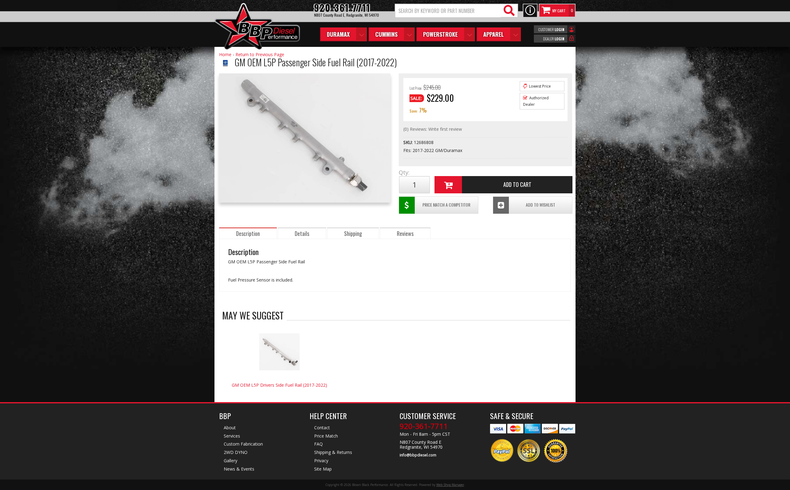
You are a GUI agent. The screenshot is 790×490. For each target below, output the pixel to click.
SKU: (408, 142)
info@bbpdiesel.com (418, 455)
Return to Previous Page (259, 54)
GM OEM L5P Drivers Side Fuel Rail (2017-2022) (279, 385)
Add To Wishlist (540, 204)
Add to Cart (517, 184)
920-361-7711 (424, 426)
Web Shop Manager (450, 485)
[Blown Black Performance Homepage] (257, 27)
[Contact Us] (530, 11)
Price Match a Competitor (446, 204)
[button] (456, 11)
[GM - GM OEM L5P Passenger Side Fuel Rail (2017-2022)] (225, 69)
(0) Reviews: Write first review (432, 129)
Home (225, 54)
